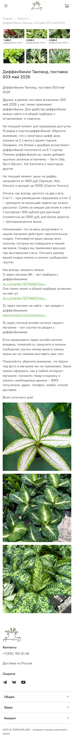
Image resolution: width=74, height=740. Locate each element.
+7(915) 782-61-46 (16, 654)
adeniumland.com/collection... (25, 315)
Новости (22, 18)
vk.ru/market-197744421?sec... (25, 284)
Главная (8, 18)
